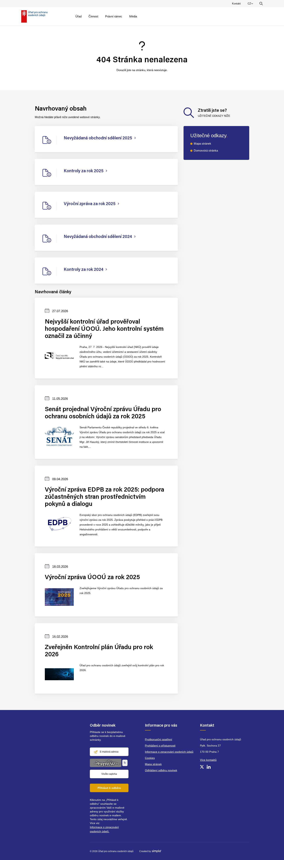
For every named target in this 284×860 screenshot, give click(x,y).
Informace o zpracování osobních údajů (169, 751)
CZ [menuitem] (250, 4)
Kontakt (236, 3)
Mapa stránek (202, 143)
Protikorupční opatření (158, 739)
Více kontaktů (208, 759)
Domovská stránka (206, 150)
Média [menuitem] (133, 16)
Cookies (150, 757)
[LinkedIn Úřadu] (209, 767)
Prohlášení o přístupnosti (160, 745)
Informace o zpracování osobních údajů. (104, 829)
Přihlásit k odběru (109, 787)
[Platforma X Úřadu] (202, 767)
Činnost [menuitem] (93, 16)
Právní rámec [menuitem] (113, 16)
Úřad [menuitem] (78, 16)
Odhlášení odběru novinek (161, 770)
